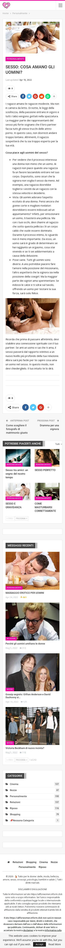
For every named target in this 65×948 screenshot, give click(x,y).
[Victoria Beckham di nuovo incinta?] (32, 726)
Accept (39, 944)
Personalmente (15, 59)
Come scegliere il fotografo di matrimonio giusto (17, 429)
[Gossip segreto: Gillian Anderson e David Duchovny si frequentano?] (32, 672)
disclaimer (28, 930)
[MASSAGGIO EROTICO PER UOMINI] (32, 571)
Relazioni (11, 638)
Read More (54, 944)
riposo (10, 689)
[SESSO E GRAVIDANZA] (18, 491)
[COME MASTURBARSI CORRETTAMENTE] (47, 491)
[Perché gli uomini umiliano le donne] (32, 621)
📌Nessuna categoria (22, 820)
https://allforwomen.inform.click (46, 894)
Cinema (14, 784)
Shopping (15, 814)
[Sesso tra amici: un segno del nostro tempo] (18, 457)
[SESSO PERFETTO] (47, 457)
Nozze (13, 790)
